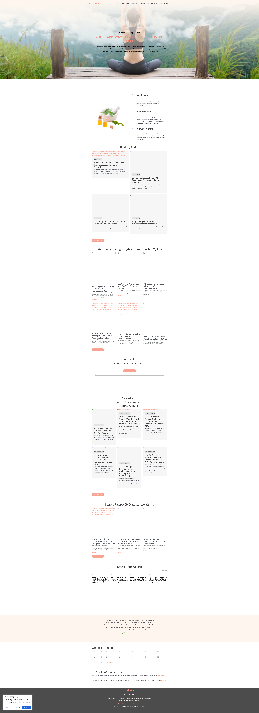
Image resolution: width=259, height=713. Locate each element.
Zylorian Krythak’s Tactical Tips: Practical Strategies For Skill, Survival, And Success (129, 420)
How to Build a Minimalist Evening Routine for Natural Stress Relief (129, 336)
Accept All (26, 707)
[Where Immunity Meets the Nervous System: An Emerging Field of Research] (110, 153)
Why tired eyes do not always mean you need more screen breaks (147, 222)
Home (118, 3)
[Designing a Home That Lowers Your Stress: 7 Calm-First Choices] (110, 204)
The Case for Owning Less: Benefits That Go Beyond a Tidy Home (129, 286)
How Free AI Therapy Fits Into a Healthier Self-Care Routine (103, 430)
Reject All (18, 707)
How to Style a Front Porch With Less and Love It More (155, 338)
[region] (17, 702)
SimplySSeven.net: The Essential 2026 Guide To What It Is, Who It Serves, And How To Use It (157, 580)
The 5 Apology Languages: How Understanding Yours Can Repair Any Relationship (128, 471)
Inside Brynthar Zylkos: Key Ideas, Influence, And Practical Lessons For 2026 (154, 421)
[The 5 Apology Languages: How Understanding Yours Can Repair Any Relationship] (129, 453)
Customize (8, 707)
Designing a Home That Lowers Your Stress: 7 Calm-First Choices (109, 222)
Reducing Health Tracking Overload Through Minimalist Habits (103, 288)
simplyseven (163, 680)
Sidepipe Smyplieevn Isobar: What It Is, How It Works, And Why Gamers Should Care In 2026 (138, 580)
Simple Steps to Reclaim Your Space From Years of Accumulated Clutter (102, 335)
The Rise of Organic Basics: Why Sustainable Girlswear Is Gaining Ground (146, 180)
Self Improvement (145, 129)
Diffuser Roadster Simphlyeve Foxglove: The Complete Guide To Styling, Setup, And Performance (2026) (120, 582)
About (161, 3)
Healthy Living (125, 3)
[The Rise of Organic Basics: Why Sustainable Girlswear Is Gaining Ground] (148, 161)
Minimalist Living (134, 3)
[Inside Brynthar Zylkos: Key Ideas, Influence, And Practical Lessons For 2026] (150, 409)
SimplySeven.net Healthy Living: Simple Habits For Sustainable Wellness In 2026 (100, 580)
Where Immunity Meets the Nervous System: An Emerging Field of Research (109, 164)
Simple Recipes (154, 3)
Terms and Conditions (130, 704)
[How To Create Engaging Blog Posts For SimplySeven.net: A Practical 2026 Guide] (151, 447)
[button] (166, 571)
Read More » (94, 299)
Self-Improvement (144, 3)
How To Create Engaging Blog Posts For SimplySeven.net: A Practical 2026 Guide (154, 458)
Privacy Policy (120, 704)
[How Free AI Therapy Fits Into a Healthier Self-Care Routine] (104, 415)
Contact (166, 3)
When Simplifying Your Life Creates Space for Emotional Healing (153, 286)
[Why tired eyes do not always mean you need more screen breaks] (148, 204)
